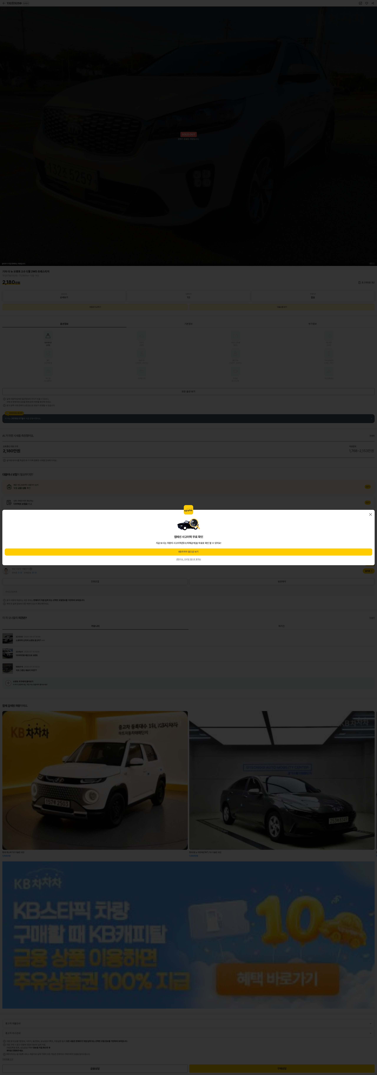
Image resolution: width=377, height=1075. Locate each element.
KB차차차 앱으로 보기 (188, 551)
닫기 (370, 514)
